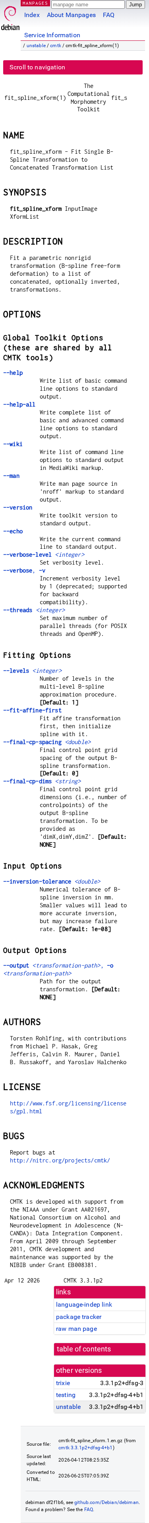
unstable (36, 45)
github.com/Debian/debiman (106, 1502)
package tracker (78, 1317)
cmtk (55, 45)
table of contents (84, 1349)
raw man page (76, 1328)
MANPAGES (35, 3)
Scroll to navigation (37, 67)
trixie (63, 1383)
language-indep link (84, 1304)
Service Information (52, 35)
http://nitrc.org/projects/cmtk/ (60, 1160)
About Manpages (71, 15)
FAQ (108, 15)
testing (65, 1395)
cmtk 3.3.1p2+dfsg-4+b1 (85, 1447)
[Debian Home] (10, 16)
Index (32, 15)
